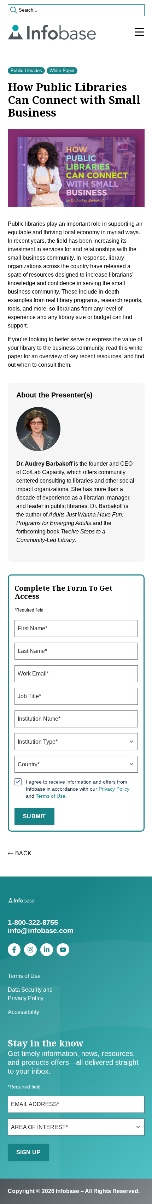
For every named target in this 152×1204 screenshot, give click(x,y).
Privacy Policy (114, 789)
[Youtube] (63, 949)
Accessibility (23, 1012)
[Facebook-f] (14, 949)
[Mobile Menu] (139, 32)
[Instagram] (30, 949)
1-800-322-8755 (33, 922)
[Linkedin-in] (46, 949)
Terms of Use (50, 796)
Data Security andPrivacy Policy (30, 994)
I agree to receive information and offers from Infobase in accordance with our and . (77, 789)
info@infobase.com (41, 930)
